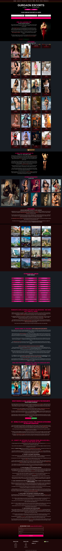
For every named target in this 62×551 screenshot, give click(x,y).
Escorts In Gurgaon (44, 280)
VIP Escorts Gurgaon (23, 333)
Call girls (36, 211)
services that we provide (26, 348)
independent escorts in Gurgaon (35, 448)
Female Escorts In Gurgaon (44, 284)
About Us (15, 544)
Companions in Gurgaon (28, 320)
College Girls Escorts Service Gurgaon (44, 301)
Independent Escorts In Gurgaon (17, 284)
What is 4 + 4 (21, 531)
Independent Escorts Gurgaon (44, 282)
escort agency (47, 443)
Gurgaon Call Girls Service (17, 286)
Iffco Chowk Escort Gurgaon (18, 288)
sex (24, 312)
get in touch (33, 470)
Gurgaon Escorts (31, 278)
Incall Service (34, 418)
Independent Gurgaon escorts (25, 212)
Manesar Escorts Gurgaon (17, 301)
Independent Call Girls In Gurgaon (31, 282)
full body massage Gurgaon (26, 356)
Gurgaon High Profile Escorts (18, 292)
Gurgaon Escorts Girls (33, 155)
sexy (43, 317)
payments (34, 474)
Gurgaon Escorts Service (31, 284)
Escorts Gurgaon (17, 282)
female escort (40, 509)
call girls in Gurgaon (29, 171)
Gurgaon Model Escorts (31, 290)
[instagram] (34, 543)
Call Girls (36, 212)
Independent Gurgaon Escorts (31, 292)
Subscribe (31, 535)
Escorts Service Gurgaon (31, 288)
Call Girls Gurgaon (31, 280)
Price (26, 543)
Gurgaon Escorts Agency (44, 292)
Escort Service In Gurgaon (17, 278)
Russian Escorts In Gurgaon (18, 290)
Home (16, 543)
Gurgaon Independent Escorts (31, 286)
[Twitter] (32, 543)
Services (15, 545)
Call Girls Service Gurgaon (44, 286)
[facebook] (35, 543)
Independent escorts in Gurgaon (17, 218)
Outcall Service (28, 418)
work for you (47, 494)
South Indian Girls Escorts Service (44, 290)
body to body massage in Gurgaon (36, 356)
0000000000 (28, 9)
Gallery (26, 544)
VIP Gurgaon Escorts (39, 328)
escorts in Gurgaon (23, 314)
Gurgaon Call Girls (17, 280)
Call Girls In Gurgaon (44, 278)
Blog (26, 545)
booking (20, 158)
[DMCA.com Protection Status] (46, 541)
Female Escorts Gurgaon (44, 288)
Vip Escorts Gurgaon (31, 301)
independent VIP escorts (17, 341)
